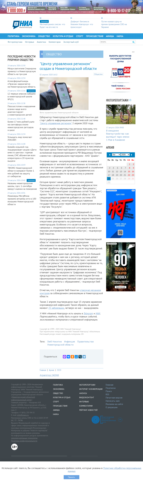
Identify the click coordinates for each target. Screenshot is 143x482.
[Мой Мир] (76, 356)
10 (109, 171)
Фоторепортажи (15, 42)
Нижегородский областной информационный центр (23, 398)
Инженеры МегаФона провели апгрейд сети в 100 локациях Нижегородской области (22, 200)
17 (109, 175)
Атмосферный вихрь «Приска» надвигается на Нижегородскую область (21, 84)
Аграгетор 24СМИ (49, 375)
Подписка (110, 388)
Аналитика (41, 42)
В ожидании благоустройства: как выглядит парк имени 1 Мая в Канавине (117, 135)
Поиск (109, 391)
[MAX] (64, 356)
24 (109, 179)
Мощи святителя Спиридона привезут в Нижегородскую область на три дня (22, 71)
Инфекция (69, 341)
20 (121, 175)
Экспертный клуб (71, 42)
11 (113, 171)
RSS (107, 394)
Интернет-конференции (91, 389)
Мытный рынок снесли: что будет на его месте (52, 25)
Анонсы (83, 393)
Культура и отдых (63, 36)
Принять (71, 477)
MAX (98, 313)
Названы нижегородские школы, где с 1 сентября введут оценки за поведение (22, 186)
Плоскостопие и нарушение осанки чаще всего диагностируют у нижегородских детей (21, 110)
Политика (13, 36)
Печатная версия (114, 397)
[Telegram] (84, 356)
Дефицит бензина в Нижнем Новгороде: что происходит (82, 24)
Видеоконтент (86, 397)
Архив (51, 370)
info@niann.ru (23, 415)
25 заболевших (56, 308)
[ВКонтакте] (68, 356)
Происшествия (94, 36)
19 (117, 175)
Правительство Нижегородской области (70, 343)
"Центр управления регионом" (56, 123)
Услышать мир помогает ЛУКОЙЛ (20, 138)
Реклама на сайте (114, 404)
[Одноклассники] (72, 356)
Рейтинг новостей (88, 410)
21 (125, 175)
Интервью (29, 42)
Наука (120, 36)
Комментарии (55, 42)
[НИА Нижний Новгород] (22, 28)
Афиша (110, 36)
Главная (43, 370)
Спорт (79, 36)
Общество (44, 36)
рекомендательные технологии (24, 438)
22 (129, 175)
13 (121, 171)
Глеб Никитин (54, 341)
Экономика (28, 36)
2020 (59, 370)
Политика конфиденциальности (24, 441)
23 (133, 175)
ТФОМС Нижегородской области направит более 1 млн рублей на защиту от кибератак (21, 172)
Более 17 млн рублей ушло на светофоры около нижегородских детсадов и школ (21, 125)
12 (117, 171)
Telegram (88, 313)
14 (125, 171)
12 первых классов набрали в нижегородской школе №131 (21, 96)
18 (113, 175)
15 (129, 171)
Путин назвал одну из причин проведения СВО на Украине (114, 24)
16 (133, 171)
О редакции (111, 407)
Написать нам (113, 400)
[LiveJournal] (80, 356)
